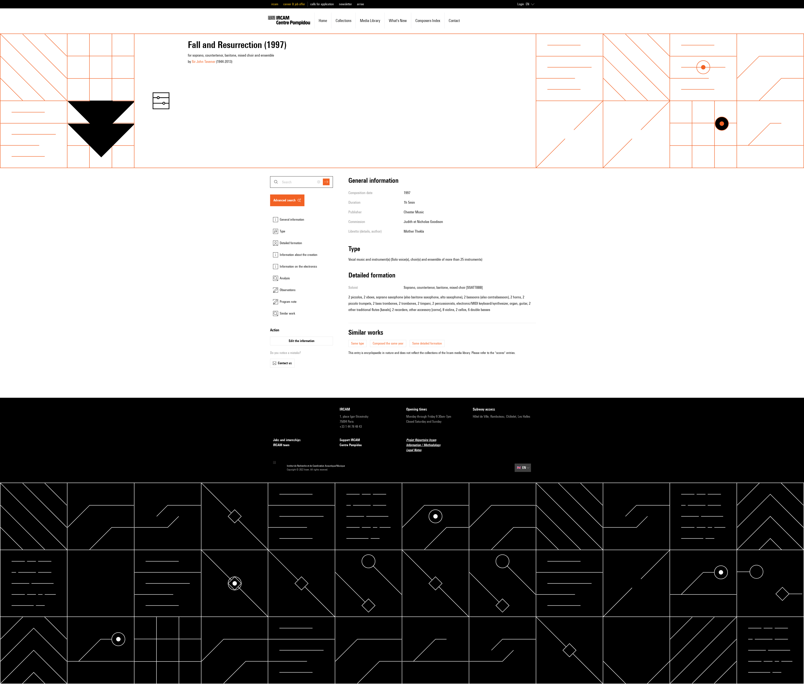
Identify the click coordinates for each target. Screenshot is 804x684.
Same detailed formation (427, 343)
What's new (398, 20)
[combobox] (301, 182)
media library (370, 20)
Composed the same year (388, 343)
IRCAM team (281, 445)
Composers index (427, 20)
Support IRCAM (350, 440)
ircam (274, 4)
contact (454, 20)
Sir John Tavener (203, 61)
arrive (360, 4)
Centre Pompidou (351, 445)
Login (520, 4)
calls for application (322, 4)
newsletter (345, 4)
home (323, 20)
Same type (357, 343)
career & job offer (294, 4)
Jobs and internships (287, 440)
